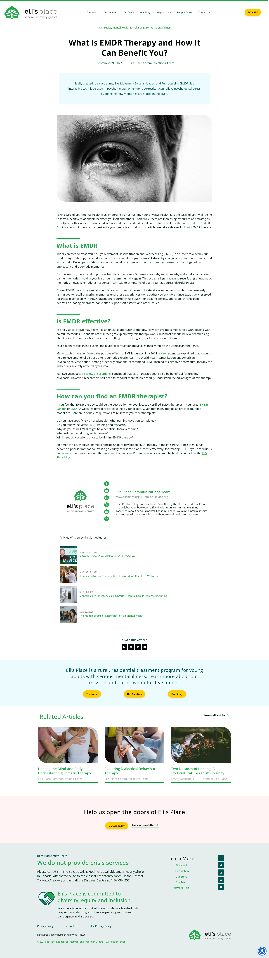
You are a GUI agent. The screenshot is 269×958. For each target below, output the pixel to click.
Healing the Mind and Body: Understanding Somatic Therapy (64, 770)
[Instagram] (221, 872)
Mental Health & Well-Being (129, 27)
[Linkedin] (221, 880)
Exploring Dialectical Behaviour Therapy (130, 770)
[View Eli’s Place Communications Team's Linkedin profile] (106, 511)
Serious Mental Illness (159, 27)
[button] (124, 647)
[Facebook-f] (221, 858)
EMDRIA (76, 409)
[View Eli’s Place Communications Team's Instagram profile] (106, 497)
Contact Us (204, 12)
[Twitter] (221, 865)
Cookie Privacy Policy (98, 926)
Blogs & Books (184, 12)
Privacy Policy (45, 926)
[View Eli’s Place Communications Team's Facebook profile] (106, 483)
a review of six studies (96, 373)
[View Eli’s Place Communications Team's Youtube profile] (106, 490)
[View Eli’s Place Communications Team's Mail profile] (106, 518)
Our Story (145, 12)
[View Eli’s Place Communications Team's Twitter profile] (106, 504)
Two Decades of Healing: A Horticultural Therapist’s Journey (197, 770)
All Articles (105, 27)
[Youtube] (221, 887)
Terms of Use (70, 926)
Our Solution (110, 12)
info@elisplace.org (156, 497)
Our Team (128, 12)
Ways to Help (164, 12)
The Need (92, 12)
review (162, 353)
